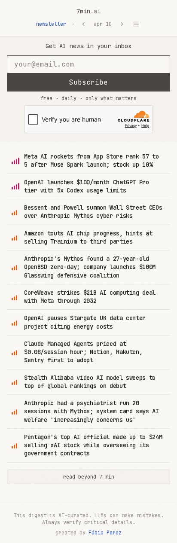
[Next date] (122, 24)
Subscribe (88, 82)
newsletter (51, 24)
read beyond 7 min (88, 476)
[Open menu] (136, 24)
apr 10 (103, 24)
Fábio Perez (105, 532)
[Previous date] (83, 24)
